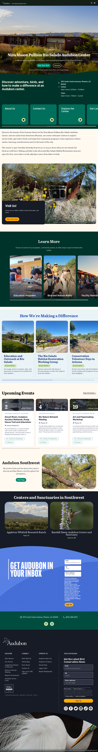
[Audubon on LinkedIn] (81, 708)
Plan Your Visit (43, 65)
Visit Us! (10, 206)
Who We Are (9, 658)
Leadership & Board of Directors (11, 666)
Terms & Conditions (80, 696)
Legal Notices (22, 695)
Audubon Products (45, 662)
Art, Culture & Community (14, 438)
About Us (10, 108)
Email (67, 560)
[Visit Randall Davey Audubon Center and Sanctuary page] (71, 521)
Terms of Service (78, 689)
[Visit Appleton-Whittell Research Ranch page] (26, 521)
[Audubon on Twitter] (76, 708)
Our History (9, 662)
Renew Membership (45, 671)
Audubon (15, 641)
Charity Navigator (9, 688)
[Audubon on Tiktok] (86, 708)
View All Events (89, 393)
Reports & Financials (12, 675)
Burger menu (94, 3)
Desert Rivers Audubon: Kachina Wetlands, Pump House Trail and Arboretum (18, 423)
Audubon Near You (45, 658)
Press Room (26, 665)
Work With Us (26, 658)
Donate (57, 65)
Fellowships (26, 662)
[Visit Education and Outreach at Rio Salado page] (18, 349)
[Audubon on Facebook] (71, 708)
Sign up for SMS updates (27, 672)
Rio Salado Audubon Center (19, 3)
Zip (66, 567)
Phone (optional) (70, 573)
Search (91, 3)
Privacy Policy (70, 598)
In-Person (9, 442)
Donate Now (43, 665)
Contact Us (39, 108)
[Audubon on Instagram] (66, 708)
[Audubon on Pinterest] (91, 708)
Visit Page (21, 480)
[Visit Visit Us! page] (49, 193)
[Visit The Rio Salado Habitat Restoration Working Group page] (52, 349)
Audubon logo (6, 3)
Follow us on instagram (52, 624)
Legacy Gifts (43, 668)
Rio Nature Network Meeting (52, 423)
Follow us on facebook (46, 624)
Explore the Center (67, 110)
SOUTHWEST (11, 365)
